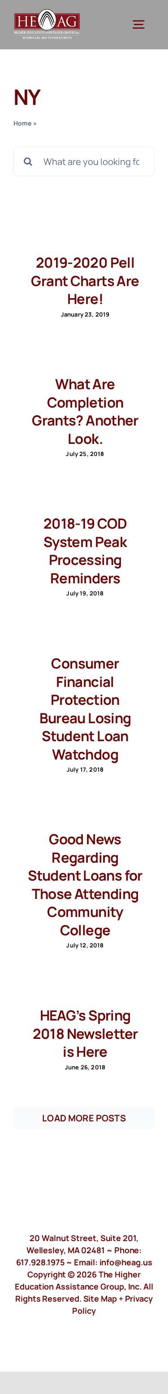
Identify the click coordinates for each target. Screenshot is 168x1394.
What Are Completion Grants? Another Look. (85, 411)
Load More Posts (83, 1118)
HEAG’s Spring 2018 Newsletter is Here (85, 1033)
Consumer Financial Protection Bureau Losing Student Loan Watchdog (85, 709)
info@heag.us (125, 1262)
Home (22, 123)
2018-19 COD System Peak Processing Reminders (85, 550)
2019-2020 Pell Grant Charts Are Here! (85, 280)
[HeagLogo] (47, 13)
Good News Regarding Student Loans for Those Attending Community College (85, 884)
